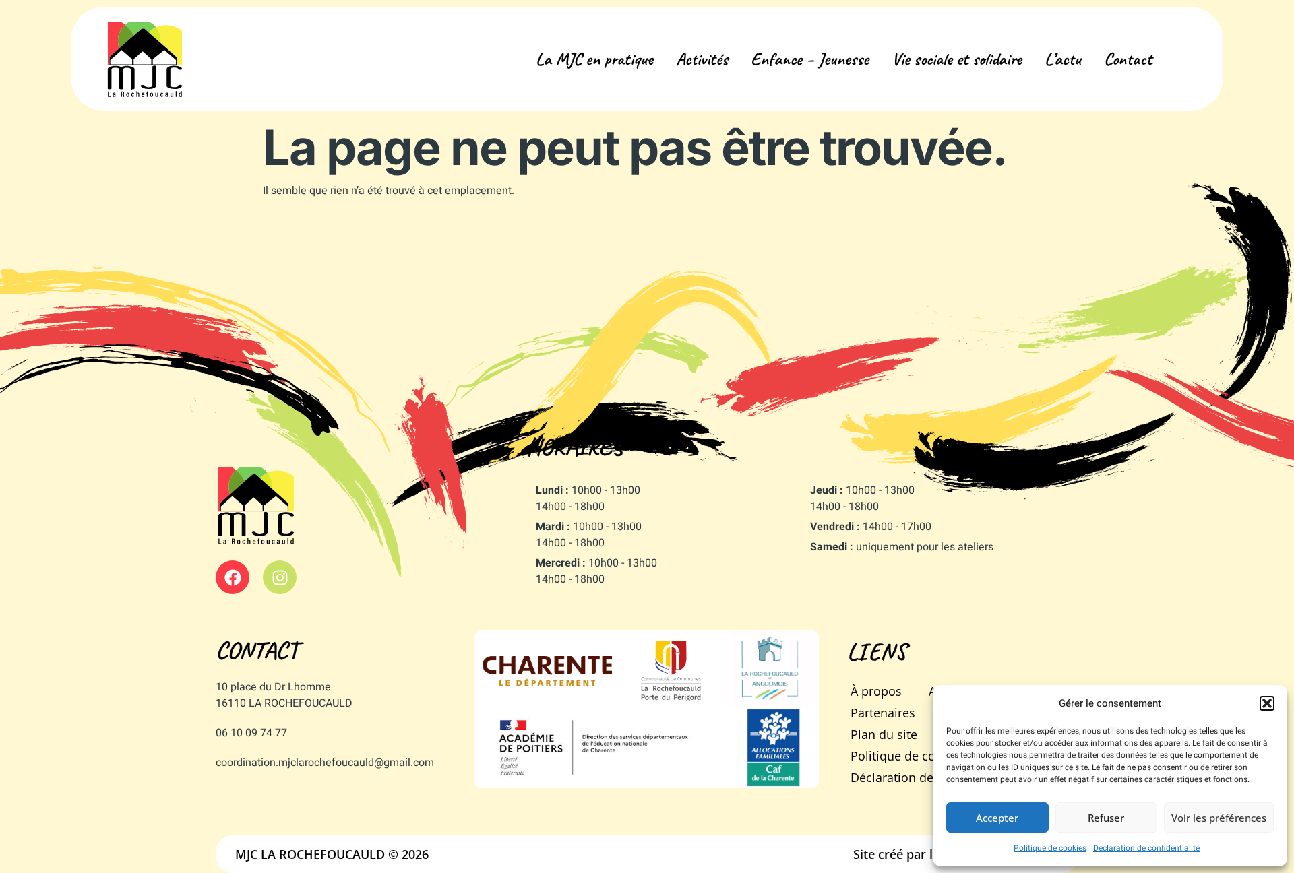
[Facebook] (232, 577)
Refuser (1106, 818)
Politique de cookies (1050, 848)
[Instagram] (280, 577)
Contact (1128, 59)
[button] (1267, 703)
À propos (876, 691)
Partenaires (883, 713)
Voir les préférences (1218, 818)
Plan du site (884, 734)
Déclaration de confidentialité (1146, 848)
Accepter (997, 818)
